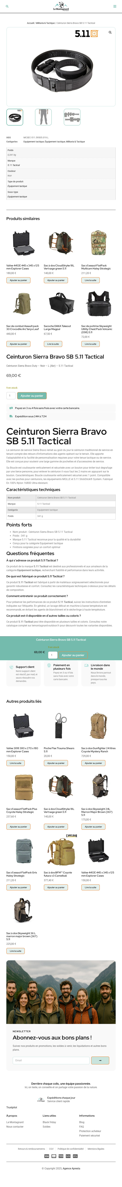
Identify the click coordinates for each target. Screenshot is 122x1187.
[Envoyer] (100, 1060)
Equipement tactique (34, 141)
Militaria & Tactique (45, 23)
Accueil (30, 23)
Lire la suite (90, 280)
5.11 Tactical (14, 165)
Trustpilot (11, 1107)
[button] (7, 6)
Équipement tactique (55, 141)
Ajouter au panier (32, 396)
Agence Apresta (71, 1168)
